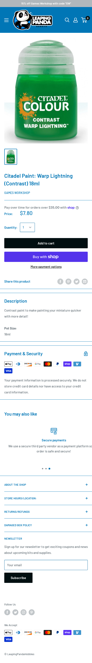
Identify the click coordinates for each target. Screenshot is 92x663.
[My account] (75, 20)
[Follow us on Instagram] (24, 612)
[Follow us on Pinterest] (32, 612)
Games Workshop (17, 193)
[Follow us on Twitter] (15, 612)
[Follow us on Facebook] (7, 612)
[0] (84, 20)
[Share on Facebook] (60, 281)
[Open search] (67, 20)
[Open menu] (6, 20)
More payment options (46, 267)
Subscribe (18, 578)
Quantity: (10, 227)
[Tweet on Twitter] (77, 281)
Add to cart (46, 243)
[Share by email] (85, 281)
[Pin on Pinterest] (68, 281)
